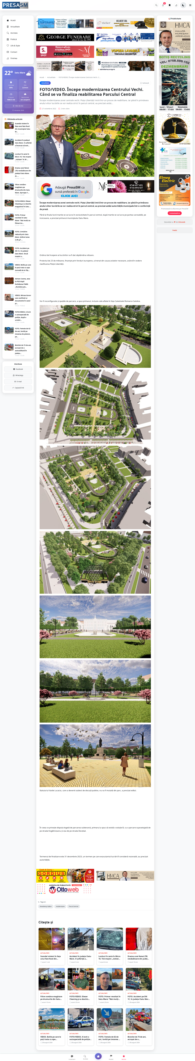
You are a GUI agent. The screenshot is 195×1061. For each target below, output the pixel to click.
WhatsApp (19, 375)
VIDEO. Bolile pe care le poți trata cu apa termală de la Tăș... (23, 267)
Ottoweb (181, 222)
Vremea (13, 58)
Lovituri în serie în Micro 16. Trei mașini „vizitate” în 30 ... (23, 157)
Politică (13, 39)
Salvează (145, 83)
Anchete (13, 33)
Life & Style (15, 45)
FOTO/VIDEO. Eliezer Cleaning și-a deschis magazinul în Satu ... (23, 204)
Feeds (174, 230)
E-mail (19, 381)
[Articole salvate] (169, 5)
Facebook (19, 369)
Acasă (12, 20)
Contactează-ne (174, 213)
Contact (13, 52)
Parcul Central (73, 906)
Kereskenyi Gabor (46, 906)
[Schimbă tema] (183, 5)
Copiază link (19, 388)
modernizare (60, 906)
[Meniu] (190, 5)
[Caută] (156, 5)
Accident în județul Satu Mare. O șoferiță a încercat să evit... (23, 143)
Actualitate (15, 26)
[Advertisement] (95, 238)
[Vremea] (176, 5)
